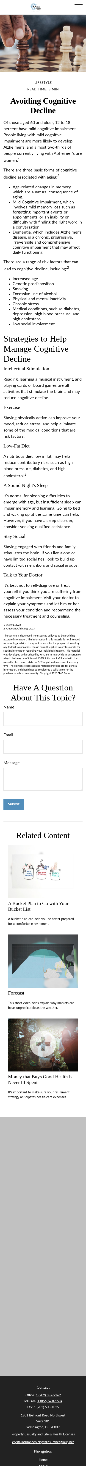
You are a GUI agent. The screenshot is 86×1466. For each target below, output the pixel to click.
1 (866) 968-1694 (49, 1401)
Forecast (16, 993)
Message (11, 763)
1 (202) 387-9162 (48, 1395)
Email (8, 735)
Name (8, 707)
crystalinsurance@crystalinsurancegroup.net (43, 1442)
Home (43, 1460)
